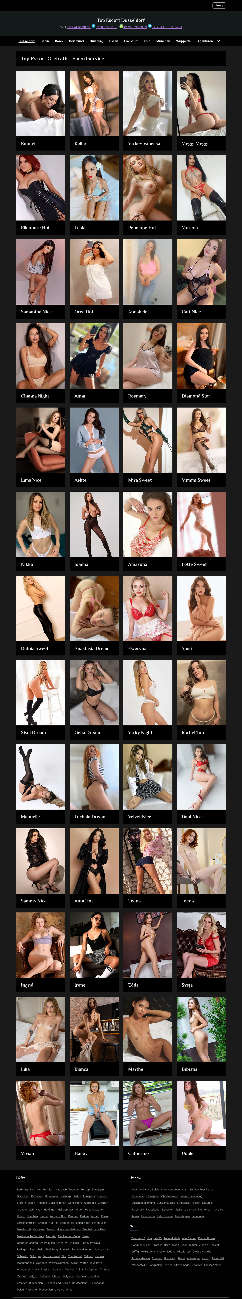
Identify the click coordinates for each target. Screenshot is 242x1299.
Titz (63, 1256)
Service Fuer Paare (201, 1189)
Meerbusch (24, 1229)
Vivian (27, 1153)
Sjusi (187, 648)
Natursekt (208, 1202)
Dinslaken (37, 1196)
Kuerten (53, 1222)
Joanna (81, 564)
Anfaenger (193, 1258)
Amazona (137, 564)
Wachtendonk (25, 1262)
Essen (113, 41)
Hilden (79, 1209)
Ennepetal (89, 1196)
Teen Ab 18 (138, 1238)
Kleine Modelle (166, 1251)
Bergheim (35, 1189)
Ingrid (27, 985)
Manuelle (30, 816)
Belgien (33, 1276)
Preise (219, 5)
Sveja (187, 985)
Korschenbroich (26, 1222)
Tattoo (168, 1264)
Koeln (104, 1216)
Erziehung (198, 1216)
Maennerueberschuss (174, 1189)
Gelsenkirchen (57, 1202)
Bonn (59, 41)
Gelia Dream (87, 732)
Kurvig (206, 1258)
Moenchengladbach (69, 1229)
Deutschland (80, 1282)
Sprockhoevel (51, 1256)
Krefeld (42, 1222)
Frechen (42, 1202)
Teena (188, 900)
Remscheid (36, 1249)
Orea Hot (83, 311)
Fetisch (196, 1202)
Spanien (58, 1269)
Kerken (84, 1216)
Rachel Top (193, 732)
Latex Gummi (165, 1216)
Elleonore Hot (35, 227)
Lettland (45, 1276)
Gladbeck (90, 1202)
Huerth (21, 1216)
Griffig (135, 1251)
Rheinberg (51, 1249)
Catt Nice (191, 311)
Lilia (25, 1069)
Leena (134, 900)
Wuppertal (183, 41)
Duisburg (96, 41)
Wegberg (41, 1262)
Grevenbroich (25, 1209)
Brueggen (98, 1189)
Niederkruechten (27, 1242)
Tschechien (46, 1289)
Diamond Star (196, 395)
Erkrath (21, 1202)
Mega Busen (179, 1244)
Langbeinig (156, 1264)
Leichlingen (83, 1222)
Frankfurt (131, 41)
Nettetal (51, 1236)
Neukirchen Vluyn (69, 1236)
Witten (84, 1262)
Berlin (45, 41)
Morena (190, 227)
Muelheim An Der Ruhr (30, 1236)
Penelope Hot (142, 227)
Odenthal (62, 1242)
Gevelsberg (75, 1202)
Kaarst (44, 1216)
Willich (74, 1262)
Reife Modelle (172, 1238)
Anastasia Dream (92, 648)
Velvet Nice (139, 816)
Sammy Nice (34, 900)
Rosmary (137, 395)
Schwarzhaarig (140, 1258)
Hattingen (50, 1209)
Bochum (74, 1189)
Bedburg (22, 1189)
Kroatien (22, 1282)
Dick (152, 1251)
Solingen (35, 1256)
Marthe (135, 1069)
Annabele (137, 311)
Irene (79, 985)
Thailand (105, 1269)
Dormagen (51, 1196)
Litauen (56, 1276)
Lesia (79, 227)
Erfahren (197, 1264)
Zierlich (203, 1244)
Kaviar (135, 1216)
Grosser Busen (161, 1244)
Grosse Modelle (201, 1251)
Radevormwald (90, 1242)
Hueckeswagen (94, 1209)
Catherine (138, 1153)
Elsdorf (77, 1196)
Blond (181, 1258)
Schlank (215, 1244)
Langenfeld (67, 1222)
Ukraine (59, 1289)
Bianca (81, 1069)
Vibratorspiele (169, 1196)
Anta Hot (83, 900)
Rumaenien (36, 1282)
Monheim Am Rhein (94, 1229)
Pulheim (75, 1242)
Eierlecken (167, 1209)
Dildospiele (152, 1196)
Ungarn (70, 1289)
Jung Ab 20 (154, 1238)
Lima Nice (31, 480)
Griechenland (53, 1282)
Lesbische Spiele (149, 1189)
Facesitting (153, 1209)
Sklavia (218, 1209)
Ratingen (22, 1249)
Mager (193, 1244)
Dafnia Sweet (34, 648)
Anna (79, 395)
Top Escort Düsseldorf (121, 20)
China (79, 1269)
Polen (20, 1289)
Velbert (88, 1256)
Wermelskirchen (59, 1262)
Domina (197, 1209)
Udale (187, 1153)
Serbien (81, 1276)
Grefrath (103, 1202)
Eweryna (137, 648)
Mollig (144, 1251)
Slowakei (93, 1276)
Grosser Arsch (212, 1264)
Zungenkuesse (166, 1202)
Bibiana (189, 1069)
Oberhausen (47, 1242)
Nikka (27, 564)
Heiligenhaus (66, 1209)
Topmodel (218, 1258)
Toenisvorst (75, 1256)
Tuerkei (69, 1269)
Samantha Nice (36, 311)
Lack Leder (148, 1216)
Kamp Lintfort (58, 1216)
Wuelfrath (96, 1262)
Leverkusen (99, 1222)
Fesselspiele (182, 1216)
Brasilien (46, 1269)
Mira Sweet (140, 480)
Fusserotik (137, 1209)
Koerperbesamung (191, 1196)
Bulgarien (68, 1276)
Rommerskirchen (82, 1249)
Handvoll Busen (140, 1244)
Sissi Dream (33, 732)
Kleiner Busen (206, 1238)
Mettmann (39, 1229)
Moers (51, 1229)
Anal (134, 1189)
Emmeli (29, 143)
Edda (133, 985)
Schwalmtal (101, 1249)
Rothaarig (170, 1258)
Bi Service (137, 1196)
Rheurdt (65, 1249)
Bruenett (157, 1258)
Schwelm (22, 1256)
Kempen (73, 1216)
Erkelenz (102, 1196)
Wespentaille (139, 1264)
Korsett (208, 1209)
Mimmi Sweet (196, 480)
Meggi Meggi (195, 143)
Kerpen (95, 1216)
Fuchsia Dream (89, 816)
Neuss (85, 1236)
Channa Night (35, 395)
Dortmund (76, 41)
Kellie (80, 143)
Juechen (32, 1216)
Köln (147, 41)
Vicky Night (140, 732)
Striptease (183, 1202)
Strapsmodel (182, 1264)
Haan (39, 1209)
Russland (31, 1289)
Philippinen (91, 1269)
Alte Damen (189, 1238)
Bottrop (85, 1189)
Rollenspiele (183, 1209)
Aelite (80, 480)
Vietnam (22, 1276)
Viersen (99, 1256)
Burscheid (23, 1196)
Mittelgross (184, 1251)
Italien (66, 1282)
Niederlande (97, 1282)
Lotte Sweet (194, 564)
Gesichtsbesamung (143, 1202)
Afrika (35, 1269)
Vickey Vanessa (144, 143)
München (163, 41)
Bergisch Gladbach (55, 1189)
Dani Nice (192, 816)
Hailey (81, 1153)
